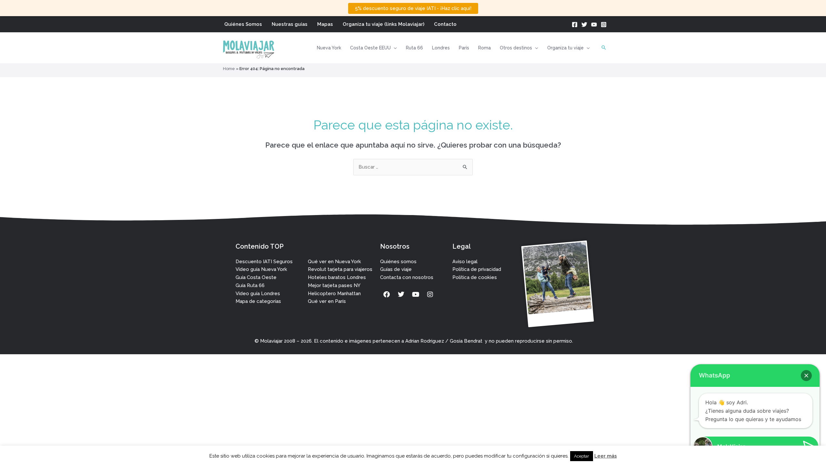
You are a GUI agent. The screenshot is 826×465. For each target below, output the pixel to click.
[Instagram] (604, 24)
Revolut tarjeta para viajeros (340, 269)
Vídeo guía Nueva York (261, 269)
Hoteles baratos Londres (337, 277)
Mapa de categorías (258, 301)
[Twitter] (584, 24)
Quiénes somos (398, 261)
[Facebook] (575, 24)
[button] (394, 48)
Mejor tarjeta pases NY (334, 285)
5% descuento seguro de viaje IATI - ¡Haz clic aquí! (413, 8)
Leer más (605, 456)
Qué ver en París (327, 301)
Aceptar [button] (581, 456)
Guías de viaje (396, 269)
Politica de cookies (474, 277)
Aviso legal (465, 261)
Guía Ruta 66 (250, 285)
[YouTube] (594, 24)
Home (229, 68)
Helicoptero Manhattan (334, 293)
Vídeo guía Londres (258, 293)
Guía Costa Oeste (256, 277)
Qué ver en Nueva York (334, 261)
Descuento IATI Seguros (264, 261)
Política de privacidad (476, 269)
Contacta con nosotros (406, 277)
